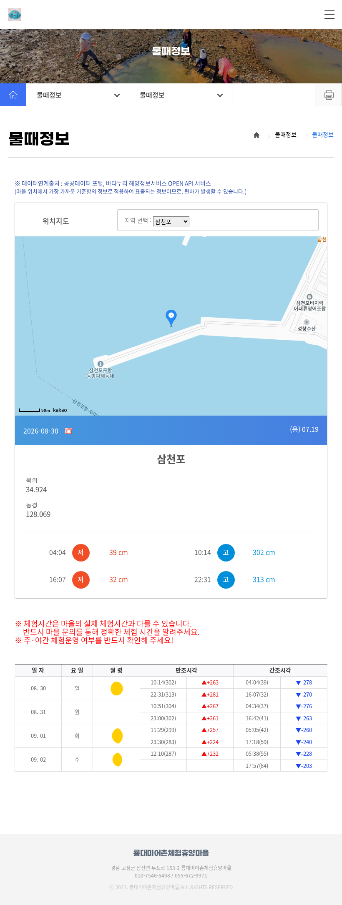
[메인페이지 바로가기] (54, 14)
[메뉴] (329, 14)
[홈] (13, 94)
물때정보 (49, 95)
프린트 (328, 94)
